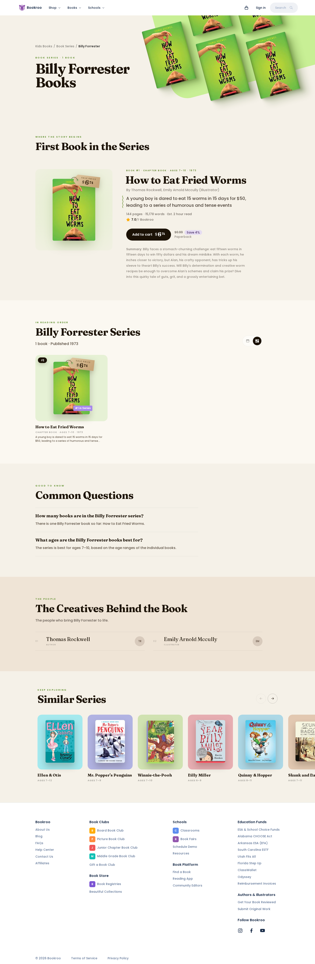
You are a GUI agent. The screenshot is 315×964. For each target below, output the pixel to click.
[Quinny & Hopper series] (260, 742)
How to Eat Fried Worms (185, 180)
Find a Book (182, 872)
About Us (42, 829)
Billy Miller (199, 775)
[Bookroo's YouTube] (262, 930)
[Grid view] (257, 341)
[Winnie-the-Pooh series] (160, 742)
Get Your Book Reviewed (257, 902)
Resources (181, 853)
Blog (38, 836)
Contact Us (44, 856)
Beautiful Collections (105, 892)
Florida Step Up (249, 863)
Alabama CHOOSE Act (255, 836)
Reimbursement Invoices (257, 883)
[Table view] (247, 341)
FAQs (39, 843)
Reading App (183, 878)
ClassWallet (247, 870)
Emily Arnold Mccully (180, 189)
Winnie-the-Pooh (155, 775)
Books (72, 8)
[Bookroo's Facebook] (251, 930)
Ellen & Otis (49, 775)
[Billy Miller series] (210, 742)
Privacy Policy (118, 958)
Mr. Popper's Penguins (110, 775)
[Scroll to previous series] (261, 699)
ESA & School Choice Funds (259, 829)
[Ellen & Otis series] (60, 742)
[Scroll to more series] (273, 699)
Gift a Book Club (102, 865)
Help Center (44, 850)
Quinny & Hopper (255, 775)
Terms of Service (84, 958)
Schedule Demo (185, 847)
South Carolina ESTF (253, 850)
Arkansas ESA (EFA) (253, 843)
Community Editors (187, 885)
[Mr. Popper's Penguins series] (110, 742)
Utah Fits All (247, 856)
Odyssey (244, 877)
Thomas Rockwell (146, 189)
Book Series (65, 46)
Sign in (261, 8)
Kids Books (43, 46)
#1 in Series (83, 408)
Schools (94, 8)
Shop (53, 8)
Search (280, 8)
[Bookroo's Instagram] (240, 930)
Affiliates (42, 863)
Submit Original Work (254, 909)
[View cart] (246, 8)
